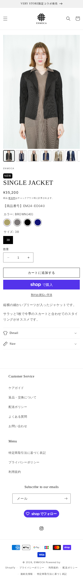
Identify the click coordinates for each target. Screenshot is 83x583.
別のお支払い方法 (41, 294)
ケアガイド (16, 388)
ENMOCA (39, 562)
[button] (5, 18)
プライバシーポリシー (24, 462)
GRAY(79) (17, 222)
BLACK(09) (27, 222)
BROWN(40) (7, 222)
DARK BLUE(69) (38, 222)
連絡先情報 (26, 573)
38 (8, 239)
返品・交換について (22, 397)
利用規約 (15, 471)
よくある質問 (18, 416)
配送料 (12, 198)
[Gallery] (41, 99)
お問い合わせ (18, 426)
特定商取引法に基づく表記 (27, 452)
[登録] (65, 498)
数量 (6, 249)
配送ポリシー (18, 407)
